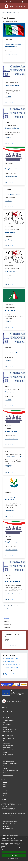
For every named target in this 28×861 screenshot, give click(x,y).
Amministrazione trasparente (10, 835)
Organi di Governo (7, 718)
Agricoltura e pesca (8, 775)
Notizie (5, 782)
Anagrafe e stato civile (8, 738)
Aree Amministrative (8, 720)
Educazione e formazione (9, 761)
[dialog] (14, 848)
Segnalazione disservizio (9, 824)
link (6, 849)
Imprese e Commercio (8, 745)
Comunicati (6, 784)
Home (3, 12)
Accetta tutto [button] (14, 852)
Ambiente (5, 768)
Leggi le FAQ (6, 826)
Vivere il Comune (11, 12)
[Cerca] (25, 6)
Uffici (4, 722)
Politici (5, 727)
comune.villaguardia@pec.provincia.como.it (14, 813)
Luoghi (5, 793)
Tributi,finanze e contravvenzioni (11, 766)
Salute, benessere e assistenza (10, 770)
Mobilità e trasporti (8, 754)
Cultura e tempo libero (8, 741)
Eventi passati (7, 627)
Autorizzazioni (6, 773)
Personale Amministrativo (9, 729)
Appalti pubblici (7, 747)
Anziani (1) (6, 621)
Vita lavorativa (6, 743)
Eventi (4, 795)
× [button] (26, 837)
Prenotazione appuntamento (10, 821)
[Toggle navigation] (3, 6)
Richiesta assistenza (8, 828)
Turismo (5, 752)
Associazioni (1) (7, 624)
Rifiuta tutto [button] (14, 855)
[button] (13, 858)
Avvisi (4, 786)
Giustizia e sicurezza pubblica (10, 763)
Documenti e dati (7, 731)
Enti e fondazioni (7, 725)
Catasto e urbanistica (8, 750)
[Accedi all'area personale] (22, 1)
